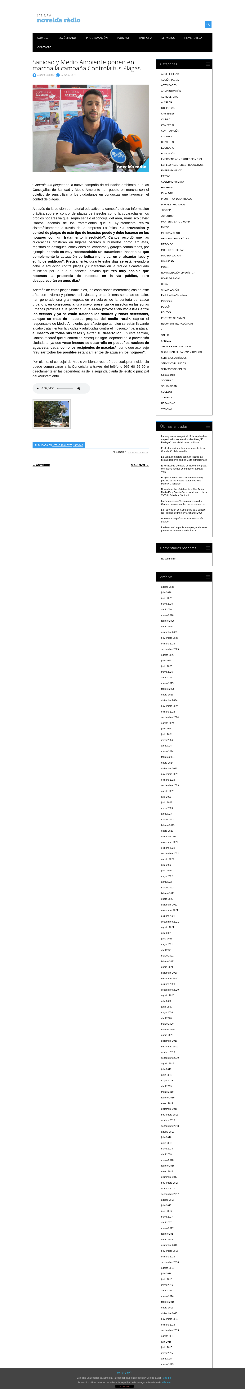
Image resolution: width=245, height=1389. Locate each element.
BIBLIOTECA (168, 108)
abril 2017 (166, 1222)
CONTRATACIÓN (170, 130)
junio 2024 (166, 734)
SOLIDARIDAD (169, 386)
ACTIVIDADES (168, 85)
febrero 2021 (168, 961)
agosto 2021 (167, 927)
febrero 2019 (168, 1097)
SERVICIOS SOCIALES (173, 369)
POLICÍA (165, 307)
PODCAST (123, 38)
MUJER (165, 267)
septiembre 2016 (170, 1262)
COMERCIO (167, 125)
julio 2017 (166, 1205)
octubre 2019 (168, 1052)
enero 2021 (167, 967)
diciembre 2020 (169, 972)
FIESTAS (165, 176)
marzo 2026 (167, 615)
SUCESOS (166, 392)
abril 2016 (166, 1290)
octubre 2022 (168, 848)
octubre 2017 (168, 1188)
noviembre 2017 (169, 1182)
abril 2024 (166, 745)
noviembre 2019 (169, 1046)
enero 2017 (167, 1239)
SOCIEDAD (167, 380)
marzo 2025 (167, 683)
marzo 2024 (167, 751)
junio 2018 (166, 1143)
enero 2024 (167, 762)
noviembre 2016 (169, 1251)
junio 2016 (166, 1279)
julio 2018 (166, 1137)
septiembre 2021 (170, 921)
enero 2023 (167, 831)
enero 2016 (167, 1307)
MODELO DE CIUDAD (173, 250)
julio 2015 (166, 1341)
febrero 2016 (168, 1302)
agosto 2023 (167, 791)
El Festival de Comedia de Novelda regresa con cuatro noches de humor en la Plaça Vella (184, 468)
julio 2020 (166, 1001)
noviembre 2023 (169, 774)
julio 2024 (166, 728)
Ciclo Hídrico (168, 113)
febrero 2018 (168, 1165)
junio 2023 (166, 802)
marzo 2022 (167, 887)
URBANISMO (168, 403)
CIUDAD (165, 119)
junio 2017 (166, 1211)
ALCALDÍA (166, 102)
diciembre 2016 (169, 1245)
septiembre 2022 (170, 853)
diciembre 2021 (169, 904)
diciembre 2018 (169, 1109)
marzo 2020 (167, 1023)
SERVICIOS (168, 38)
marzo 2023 (167, 819)
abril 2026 (166, 609)
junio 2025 (166, 666)
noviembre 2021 (169, 910)
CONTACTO (44, 47)
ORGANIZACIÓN (170, 289)
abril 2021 (166, 950)
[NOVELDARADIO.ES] (66, 25)
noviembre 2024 (169, 706)
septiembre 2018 (170, 1126)
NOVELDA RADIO (170, 278)
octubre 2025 (168, 643)
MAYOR (165, 227)
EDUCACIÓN (168, 153)
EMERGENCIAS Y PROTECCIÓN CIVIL (182, 159)
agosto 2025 (167, 655)
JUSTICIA (166, 210)
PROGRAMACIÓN (97, 38)
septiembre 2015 (170, 1330)
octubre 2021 (168, 916)
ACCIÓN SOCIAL (170, 79)
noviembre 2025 (169, 638)
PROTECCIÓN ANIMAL (173, 318)
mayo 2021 (167, 944)
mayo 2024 (167, 740)
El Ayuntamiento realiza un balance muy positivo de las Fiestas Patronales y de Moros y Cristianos (182, 480)
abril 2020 (166, 1018)
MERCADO (167, 244)
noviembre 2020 (169, 978)
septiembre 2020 (170, 990)
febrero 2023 (168, 825)
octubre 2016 (168, 1256)
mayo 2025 (167, 672)
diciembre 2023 (169, 768)
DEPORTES (167, 142)
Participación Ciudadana (174, 295)
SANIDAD (78, 445)
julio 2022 (166, 865)
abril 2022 (166, 882)
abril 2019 (166, 1086)
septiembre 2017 (170, 1194)
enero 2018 (167, 1171)
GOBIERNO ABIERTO (172, 181)
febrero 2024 (168, 757)
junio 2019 (166, 1075)
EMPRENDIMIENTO (171, 170)
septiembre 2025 (170, 649)
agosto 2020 (167, 995)
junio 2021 (166, 938)
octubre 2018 (168, 1120)
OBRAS (165, 284)
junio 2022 (166, 870)
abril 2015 (166, 1358)
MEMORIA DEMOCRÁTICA (175, 238)
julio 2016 (166, 1273)
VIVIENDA (166, 409)
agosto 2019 (167, 1063)
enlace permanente (138, 452)
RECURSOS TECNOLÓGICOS (177, 323)
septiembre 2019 (170, 1058)
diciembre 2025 (169, 632)
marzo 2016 (167, 1296)
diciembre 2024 (169, 700)
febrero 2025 (168, 689)
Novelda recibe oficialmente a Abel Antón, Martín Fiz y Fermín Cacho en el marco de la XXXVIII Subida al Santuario (184, 492)
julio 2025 (166, 660)
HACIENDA (167, 187)
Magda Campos (46, 75)
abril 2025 (166, 677)
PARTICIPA (145, 38)
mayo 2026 (167, 603)
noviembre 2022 (169, 842)
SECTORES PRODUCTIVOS (176, 346)
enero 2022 (167, 899)
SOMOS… (43, 38)
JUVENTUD (167, 216)
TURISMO (166, 397)
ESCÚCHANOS (68, 38)
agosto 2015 (167, 1336)
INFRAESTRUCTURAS (173, 204)
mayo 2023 (167, 808)
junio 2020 (166, 1007)
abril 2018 (166, 1154)
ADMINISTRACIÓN (171, 91)
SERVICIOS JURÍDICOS (174, 358)
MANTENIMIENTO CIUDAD (175, 221)
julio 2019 (166, 1069)
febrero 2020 (168, 1029)
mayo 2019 (167, 1080)
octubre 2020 (168, 984)
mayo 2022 (167, 876)
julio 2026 (166, 592)
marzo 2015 (167, 1364)
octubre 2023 (168, 780)
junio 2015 (166, 1347)
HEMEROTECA (193, 38)
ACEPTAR (124, 1386)
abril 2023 (166, 813)
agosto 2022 (167, 859)
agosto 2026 (167, 587)
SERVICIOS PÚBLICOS (173, 363)
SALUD (165, 335)
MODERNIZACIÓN (171, 255)
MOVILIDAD (167, 261)
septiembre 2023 (170, 785)
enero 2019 (167, 1103)
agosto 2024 (167, 723)
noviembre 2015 (169, 1319)
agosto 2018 (167, 1131)
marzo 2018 (167, 1160)
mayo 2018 (167, 1148)
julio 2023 (166, 797)
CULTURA (166, 136)
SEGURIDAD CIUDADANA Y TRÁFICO (181, 352)
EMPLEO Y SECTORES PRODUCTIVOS (182, 165)
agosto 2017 (167, 1200)
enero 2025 (167, 694)
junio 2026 (166, 598)
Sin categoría (168, 375)
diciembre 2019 (169, 1041)
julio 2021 (166, 933)
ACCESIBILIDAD (170, 74)
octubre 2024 (168, 711)
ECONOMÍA (167, 148)
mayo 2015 (167, 1353)
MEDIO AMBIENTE (62, 445)
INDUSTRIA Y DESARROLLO (176, 199)
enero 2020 (167, 1035)
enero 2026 (167, 626)
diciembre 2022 (169, 836)
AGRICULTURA (169, 97)
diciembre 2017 (169, 1177)
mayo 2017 (167, 1216)
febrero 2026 (168, 621)
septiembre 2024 (170, 717)
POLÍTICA (166, 312)
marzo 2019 (167, 1092)
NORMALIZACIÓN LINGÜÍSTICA (178, 272)
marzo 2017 (167, 1228)
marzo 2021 (167, 955)
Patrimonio (166, 301)
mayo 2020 (167, 1012)
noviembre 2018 (169, 1114)
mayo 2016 (167, 1285)
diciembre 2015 (169, 1313)
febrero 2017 (168, 1233)
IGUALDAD (167, 193)
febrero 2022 (168, 893)
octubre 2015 (168, 1324)
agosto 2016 (167, 1268)
